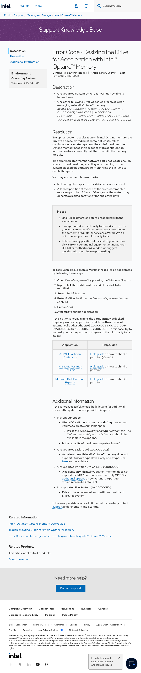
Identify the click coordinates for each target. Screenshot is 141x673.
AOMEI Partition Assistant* (70, 355)
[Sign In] (76, 6)
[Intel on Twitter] (20, 664)
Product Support (13, 15)
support (57, 506)
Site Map (13, 630)
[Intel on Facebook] (11, 664)
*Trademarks (57, 625)
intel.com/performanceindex (25, 640)
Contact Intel (46, 608)
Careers (103, 608)
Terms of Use (39, 625)
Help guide (97, 354)
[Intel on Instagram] (46, 664)
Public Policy (70, 614)
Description (18, 51)
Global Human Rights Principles (109, 643)
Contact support (70, 588)
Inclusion (50, 614)
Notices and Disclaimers (75, 640)
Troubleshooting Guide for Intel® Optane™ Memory (41, 530)
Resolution (17, 56)
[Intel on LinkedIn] (28, 664)
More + (39, 6)
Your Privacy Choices (48, 630)
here (65, 461)
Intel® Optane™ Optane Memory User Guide (37, 523)
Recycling (27, 630)
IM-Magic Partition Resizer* (70, 368)
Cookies (73, 625)
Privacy (86, 625)
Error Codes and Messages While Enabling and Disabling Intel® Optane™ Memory (61, 536)
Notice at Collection (78, 630)
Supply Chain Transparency (109, 625)
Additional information (24, 62)
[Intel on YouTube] (37, 664)
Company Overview (20, 608)
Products (23, 6)
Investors (86, 608)
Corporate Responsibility (23, 614)
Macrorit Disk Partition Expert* (69, 380)
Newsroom (67, 608)
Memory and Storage (39, 15)
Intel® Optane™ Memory (68, 15)
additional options (73, 478)
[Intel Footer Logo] (15, 655)
